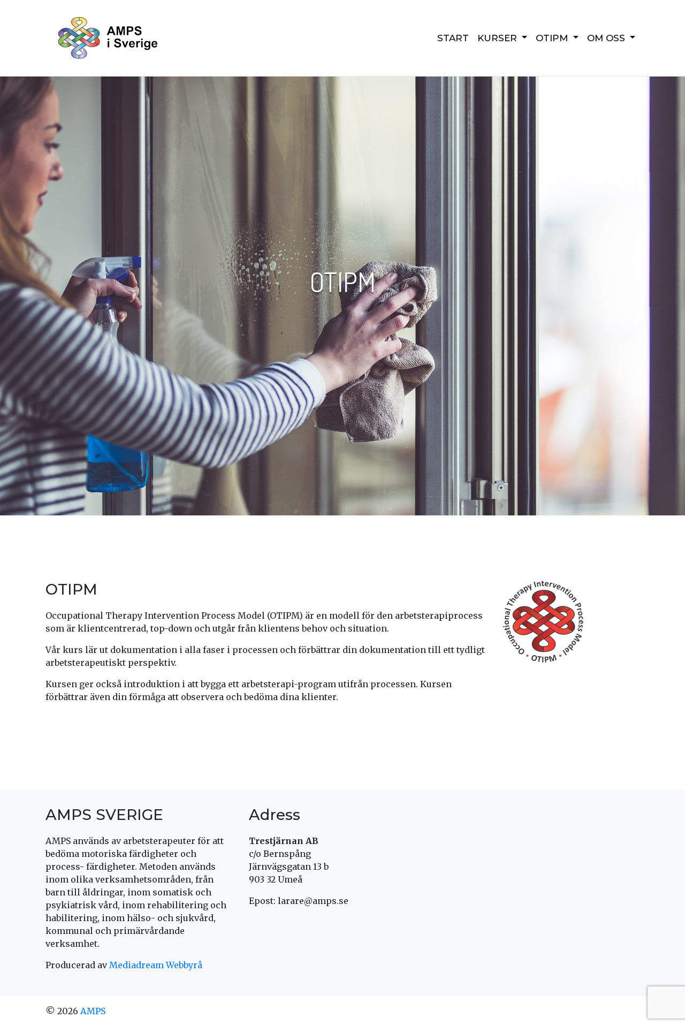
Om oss (607, 38)
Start (453, 38)
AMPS (92, 1011)
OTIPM (553, 38)
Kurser (498, 38)
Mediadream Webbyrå (155, 965)
